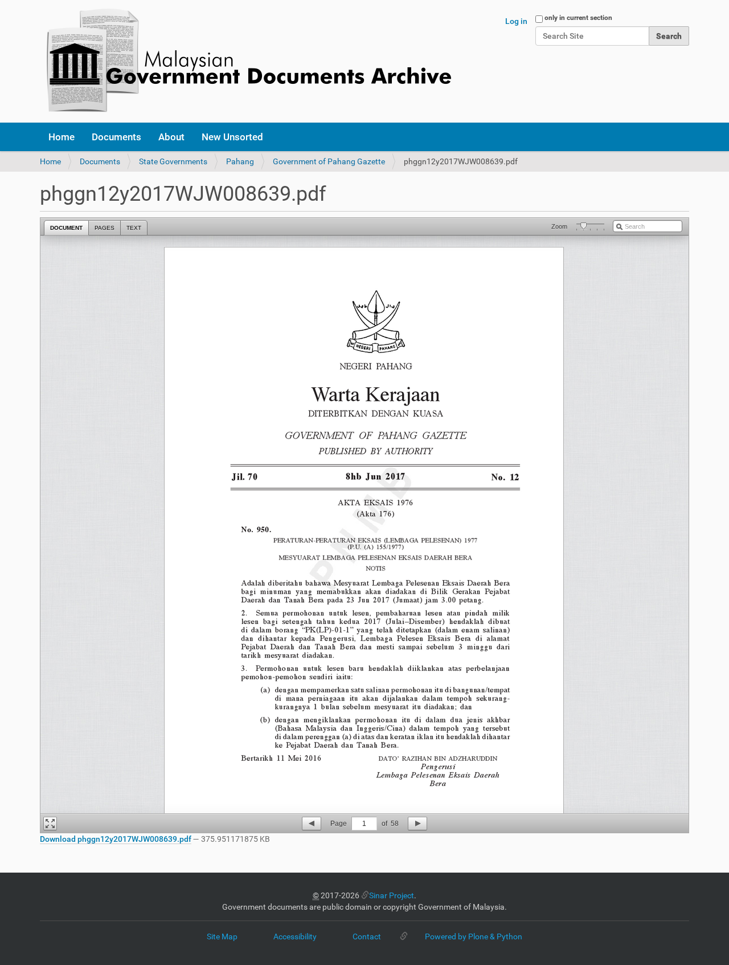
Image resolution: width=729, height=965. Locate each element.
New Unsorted (232, 137)
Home (61, 137)
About (171, 137)
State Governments (173, 161)
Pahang (240, 161)
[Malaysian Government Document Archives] (245, 61)
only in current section (578, 18)
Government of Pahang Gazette (329, 161)
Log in (516, 21)
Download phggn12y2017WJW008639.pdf (115, 839)
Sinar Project (391, 895)
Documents (116, 137)
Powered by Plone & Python (473, 936)
